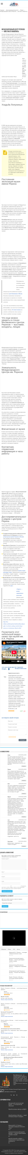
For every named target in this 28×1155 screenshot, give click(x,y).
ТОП (14, 949)
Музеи (21, 10)
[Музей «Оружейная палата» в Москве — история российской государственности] (24, 916)
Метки (18, 949)
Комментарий (5, 858)
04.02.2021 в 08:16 (22, 841)
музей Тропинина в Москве (15, 293)
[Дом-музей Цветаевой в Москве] (17, 916)
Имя (3, 872)
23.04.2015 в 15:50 (22, 754)
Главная (2, 10)
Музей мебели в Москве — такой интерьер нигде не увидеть (18, 1116)
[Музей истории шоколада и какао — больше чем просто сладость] (4, 925)
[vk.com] (14, 1095)
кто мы (19, 1083)
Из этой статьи (16, 309)
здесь (11, 585)
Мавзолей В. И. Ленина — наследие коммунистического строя (17, 1127)
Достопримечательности (12, 10)
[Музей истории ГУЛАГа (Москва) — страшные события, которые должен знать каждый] (11, 916)
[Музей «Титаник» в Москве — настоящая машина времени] (4, 978)
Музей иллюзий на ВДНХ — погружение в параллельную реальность (16, 1140)
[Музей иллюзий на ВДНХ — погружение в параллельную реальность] (4, 1140)
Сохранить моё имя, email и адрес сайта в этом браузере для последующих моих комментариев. (14, 887)
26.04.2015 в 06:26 (22, 769)
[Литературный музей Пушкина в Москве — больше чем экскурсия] (4, 972)
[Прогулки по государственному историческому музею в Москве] (17, 925)
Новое (9, 949)
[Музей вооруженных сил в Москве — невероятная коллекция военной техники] (24, 921)
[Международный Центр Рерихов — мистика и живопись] (4, 921)
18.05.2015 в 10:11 (22, 783)
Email (3, 876)
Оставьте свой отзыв (20, 668)
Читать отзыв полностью (7, 999)
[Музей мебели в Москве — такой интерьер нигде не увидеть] (24, 925)
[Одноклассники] (17, 1095)
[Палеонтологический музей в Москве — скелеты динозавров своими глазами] (4, 960)
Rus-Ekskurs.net (17, 1075)
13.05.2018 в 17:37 (22, 819)
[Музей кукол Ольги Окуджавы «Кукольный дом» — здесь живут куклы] (17, 921)
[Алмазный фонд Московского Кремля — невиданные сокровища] (4, 966)
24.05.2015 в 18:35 (22, 796)
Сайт (3, 881)
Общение (3, 949)
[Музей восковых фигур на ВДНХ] (11, 925)
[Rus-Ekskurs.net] (14, 3)
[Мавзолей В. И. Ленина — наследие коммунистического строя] (4, 954)
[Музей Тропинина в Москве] (4, 916)
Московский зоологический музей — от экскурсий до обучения (16, 1104)
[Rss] (11, 1095)
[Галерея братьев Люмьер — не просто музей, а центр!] (11, 921)
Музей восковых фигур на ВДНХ (18, 1109)
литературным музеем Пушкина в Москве (13, 536)
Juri (9, 820)
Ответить (24, 766)
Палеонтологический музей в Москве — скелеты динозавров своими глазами (16, 960)
